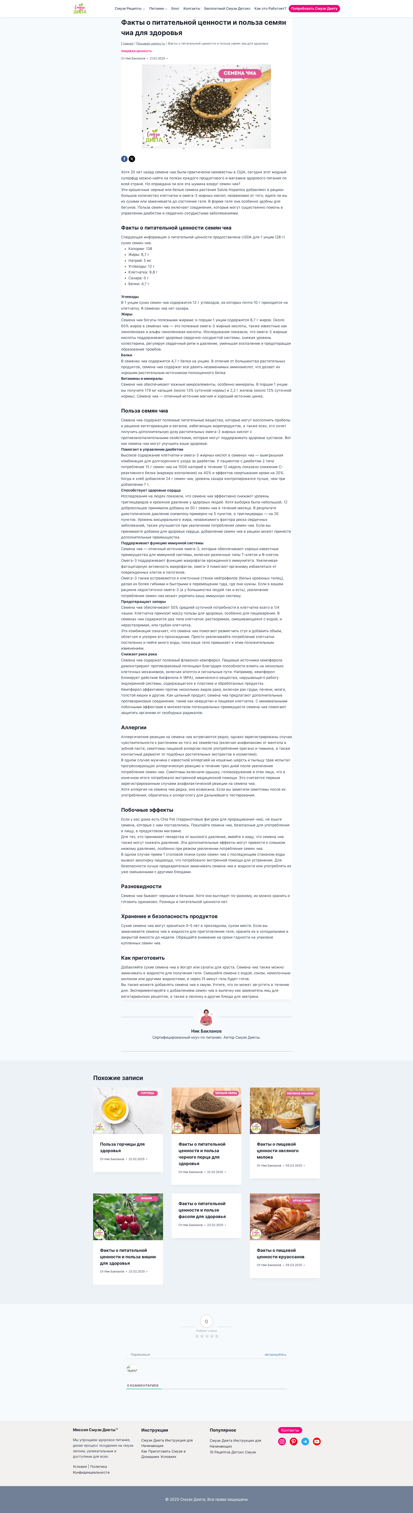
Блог (175, 8)
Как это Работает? (270, 8)
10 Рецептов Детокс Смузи (233, 1452)
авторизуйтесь (275, 1354)
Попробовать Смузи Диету (314, 8)
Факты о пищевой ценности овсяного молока (278, 1151)
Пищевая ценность (136, 51)
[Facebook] (124, 159)
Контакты (191, 8)
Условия (80, 1466)
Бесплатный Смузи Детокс (227, 8)
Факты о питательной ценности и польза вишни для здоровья (128, 1257)
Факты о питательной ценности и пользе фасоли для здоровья (202, 1210)
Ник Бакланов (135, 58)
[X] (132, 159)
